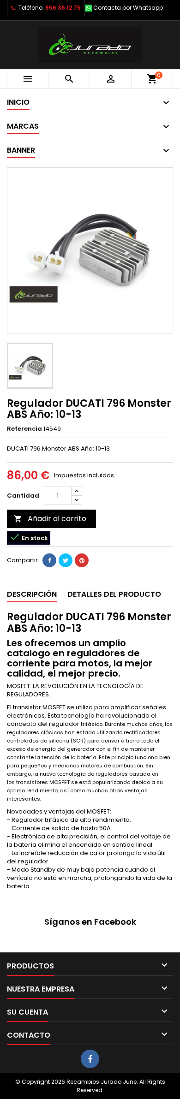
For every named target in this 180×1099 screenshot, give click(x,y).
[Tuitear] (65, 560)
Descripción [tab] (32, 594)
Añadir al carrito (50, 518)
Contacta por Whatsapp (128, 8)
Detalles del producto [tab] (114, 594)
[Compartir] (49, 560)
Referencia (24, 429)
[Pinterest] (82, 560)
